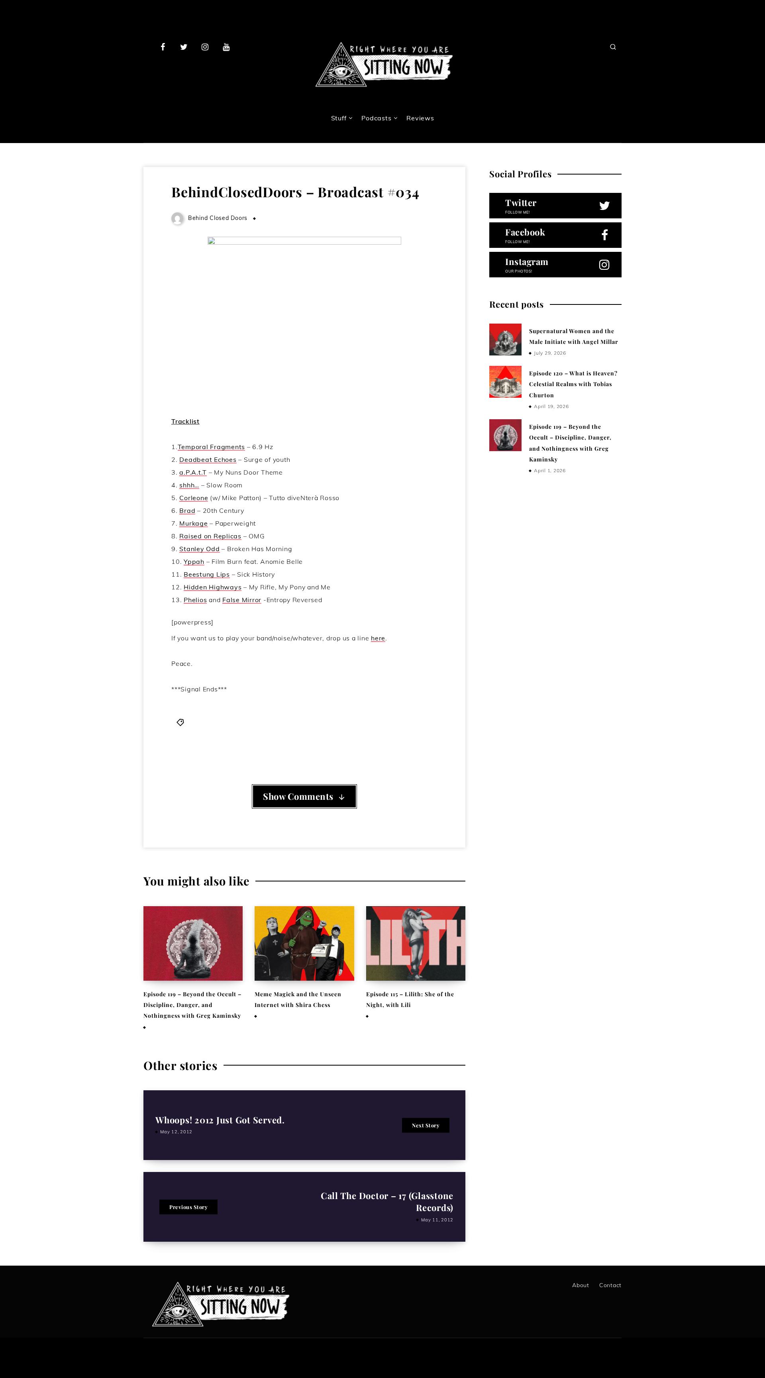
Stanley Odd (199, 549)
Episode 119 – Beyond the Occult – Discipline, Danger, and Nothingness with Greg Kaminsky (192, 1005)
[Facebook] (163, 46)
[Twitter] (184, 46)
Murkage (193, 523)
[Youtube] (226, 46)
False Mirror (241, 600)
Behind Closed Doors (295, 722)
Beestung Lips (207, 574)
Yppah (194, 561)
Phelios (195, 600)
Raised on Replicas (210, 536)
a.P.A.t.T (193, 472)
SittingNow (240, 744)
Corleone (193, 498)
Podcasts (376, 118)
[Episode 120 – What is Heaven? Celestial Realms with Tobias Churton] (505, 382)
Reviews (420, 118)
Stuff (339, 118)
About (580, 1285)
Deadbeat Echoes (207, 459)
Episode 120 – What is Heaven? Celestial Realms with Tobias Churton (573, 384)
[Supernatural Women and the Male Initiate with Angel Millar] (505, 339)
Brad (187, 510)
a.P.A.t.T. (201, 722)
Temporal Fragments (211, 447)
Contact (610, 1285)
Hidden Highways (212, 587)
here (378, 638)
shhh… (189, 485)
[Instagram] (205, 46)
